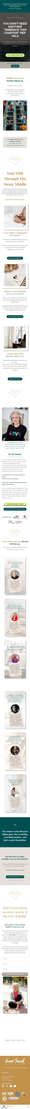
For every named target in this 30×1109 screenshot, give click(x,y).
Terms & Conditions (8, 1076)
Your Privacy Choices (8, 1106)
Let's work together (15, 55)
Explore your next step (15, 876)
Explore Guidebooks (15, 258)
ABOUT (16, 63)
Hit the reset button (15, 316)
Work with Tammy (15, 379)
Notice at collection (4, 1107)
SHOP (22, 63)
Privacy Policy (5, 1078)
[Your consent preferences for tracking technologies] (27, 1106)
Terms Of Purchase (7, 1080)
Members (15, 66)
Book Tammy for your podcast (15, 509)
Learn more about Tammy (15, 504)
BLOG (19, 63)
